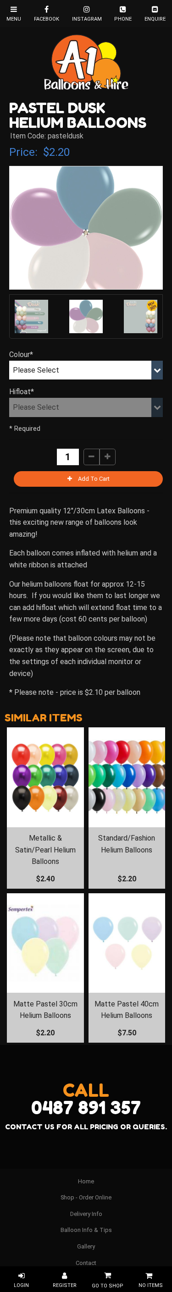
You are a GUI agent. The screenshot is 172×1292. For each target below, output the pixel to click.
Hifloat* (21, 391)
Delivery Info (86, 1213)
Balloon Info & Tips (86, 1229)
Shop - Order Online (86, 1197)
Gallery (86, 1246)
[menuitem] (86, 1181)
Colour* (21, 354)
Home (86, 1181)
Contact (86, 1262)
